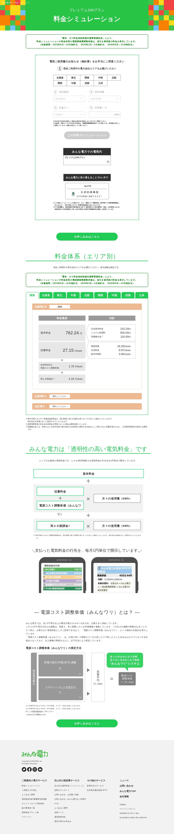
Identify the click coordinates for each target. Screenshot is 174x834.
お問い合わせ (126, 786)
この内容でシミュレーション (87, 135)
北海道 (60, 77)
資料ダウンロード (61, 790)
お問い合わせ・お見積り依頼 (66, 795)
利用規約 (123, 805)
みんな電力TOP (7, 3)
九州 (100, 83)
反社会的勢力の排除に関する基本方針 (133, 817)
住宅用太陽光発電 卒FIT (97, 790)
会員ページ (59, 812)
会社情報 (124, 796)
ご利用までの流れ (29, 790)
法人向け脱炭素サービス (67, 780)
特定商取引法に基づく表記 (129, 813)
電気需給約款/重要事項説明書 (34, 799)
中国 (73, 83)
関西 (60, 83)
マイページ (26, 817)
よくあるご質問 (28, 795)
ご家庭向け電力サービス (34, 780)
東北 (73, 77)
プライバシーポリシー (128, 809)
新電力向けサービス (95, 786)
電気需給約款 (37, 711)
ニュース (124, 780)
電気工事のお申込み (62, 821)
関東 (87, 77)
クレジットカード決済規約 (33, 803)
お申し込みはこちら (87, 236)
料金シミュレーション (31, 786)
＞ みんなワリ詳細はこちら (36, 714)
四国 (87, 83)
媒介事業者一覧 (28, 808)
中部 (100, 77)
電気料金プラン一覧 (30, 812)
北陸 (114, 77)
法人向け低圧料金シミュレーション (69, 786)
